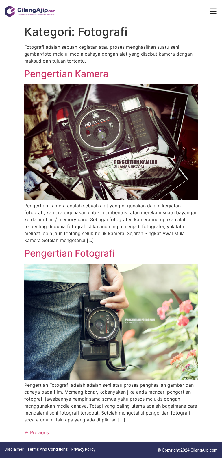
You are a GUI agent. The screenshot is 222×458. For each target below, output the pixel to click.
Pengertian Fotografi (69, 253)
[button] (213, 11)
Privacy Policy (83, 449)
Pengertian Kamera (66, 73)
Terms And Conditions (47, 449)
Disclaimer (14, 449)
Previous (36, 432)
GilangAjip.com (203, 450)
